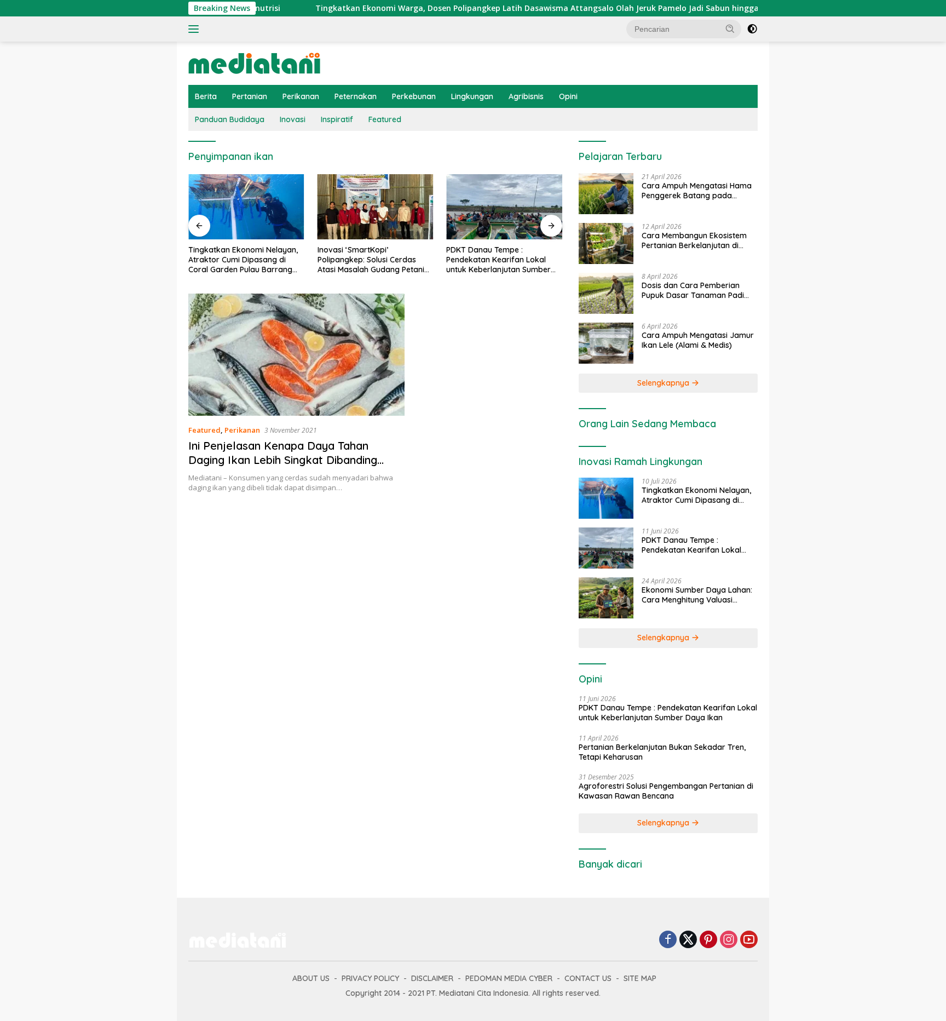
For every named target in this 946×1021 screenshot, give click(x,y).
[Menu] (195, 29)
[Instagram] (728, 940)
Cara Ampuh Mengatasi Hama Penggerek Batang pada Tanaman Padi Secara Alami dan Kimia (697, 190)
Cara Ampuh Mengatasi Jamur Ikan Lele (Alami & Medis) (698, 340)
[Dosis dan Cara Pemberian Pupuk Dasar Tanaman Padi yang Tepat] (606, 293)
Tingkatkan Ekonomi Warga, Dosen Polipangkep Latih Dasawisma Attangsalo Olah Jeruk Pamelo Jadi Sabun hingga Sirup (506, 8)
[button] (730, 28)
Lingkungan (472, 96)
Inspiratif (337, 119)
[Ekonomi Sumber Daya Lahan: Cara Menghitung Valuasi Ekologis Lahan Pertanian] (606, 597)
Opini (568, 96)
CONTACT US (588, 978)
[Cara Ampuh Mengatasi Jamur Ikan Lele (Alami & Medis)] (606, 343)
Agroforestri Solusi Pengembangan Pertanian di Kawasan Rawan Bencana (666, 791)
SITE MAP (640, 978)
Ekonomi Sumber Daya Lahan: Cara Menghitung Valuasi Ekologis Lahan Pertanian (697, 595)
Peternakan (355, 96)
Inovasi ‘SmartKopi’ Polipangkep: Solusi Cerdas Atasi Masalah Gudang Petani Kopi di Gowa (371, 260)
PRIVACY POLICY (370, 978)
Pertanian (249, 96)
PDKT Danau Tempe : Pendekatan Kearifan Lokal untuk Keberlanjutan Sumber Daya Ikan (498, 260)
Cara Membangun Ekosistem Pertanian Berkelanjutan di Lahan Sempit (694, 240)
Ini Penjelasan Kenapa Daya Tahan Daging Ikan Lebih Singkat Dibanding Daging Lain (282, 460)
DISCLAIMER (432, 978)
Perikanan (300, 96)
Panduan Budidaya (229, 119)
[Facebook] (668, 940)
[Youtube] (749, 940)
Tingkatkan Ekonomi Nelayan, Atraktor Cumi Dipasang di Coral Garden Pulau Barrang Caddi (243, 260)
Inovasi (292, 119)
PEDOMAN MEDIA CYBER (508, 978)
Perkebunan (414, 96)
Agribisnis (526, 96)
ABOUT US (311, 978)
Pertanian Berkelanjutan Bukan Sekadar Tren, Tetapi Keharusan (662, 752)
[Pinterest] (708, 940)
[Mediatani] (254, 62)
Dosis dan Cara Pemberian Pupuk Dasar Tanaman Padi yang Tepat (693, 290)
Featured (384, 119)
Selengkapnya (664, 383)
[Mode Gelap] (752, 29)
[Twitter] (688, 940)
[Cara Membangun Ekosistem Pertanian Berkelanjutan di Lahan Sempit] (606, 243)
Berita (206, 96)
